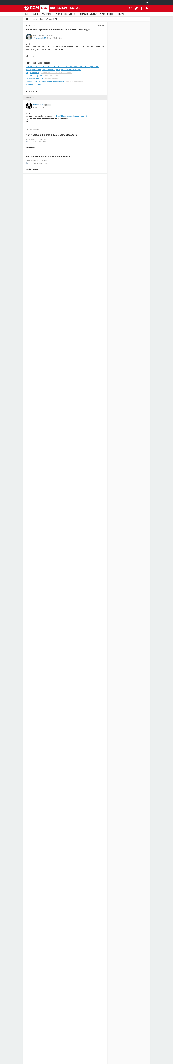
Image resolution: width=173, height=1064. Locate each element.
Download (62, 8)
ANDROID (59, 14)
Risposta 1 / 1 (32, 98)
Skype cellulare (32, 72)
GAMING (35, 14)
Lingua (146, 2)
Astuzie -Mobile (52, 75)
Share (31, 56)
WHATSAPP (93, 14)
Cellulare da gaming (35, 75)
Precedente (32, 25)
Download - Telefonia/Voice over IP (56, 72)
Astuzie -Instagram (74, 82)
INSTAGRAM (84, 14)
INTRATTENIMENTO (47, 14)
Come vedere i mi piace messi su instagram (45, 82)
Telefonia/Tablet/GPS (48, 19)
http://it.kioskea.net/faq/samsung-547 (72, 116)
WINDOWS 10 (73, 14)
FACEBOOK (110, 14)
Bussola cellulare (33, 85)
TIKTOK (102, 14)
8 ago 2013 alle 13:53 (54, 38)
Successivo (97, 25)
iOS (65, 14)
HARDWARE (120, 14)
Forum (44, 8)
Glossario (75, 8)
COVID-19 (27, 14)
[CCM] (31, 8)
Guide (52, 8)
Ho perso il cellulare (34, 79)
